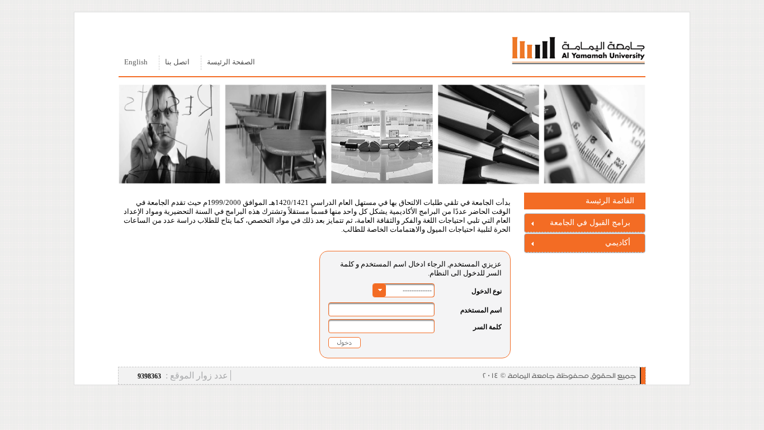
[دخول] (344, 342)
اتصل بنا (177, 62)
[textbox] (381, 309)
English (136, 62)
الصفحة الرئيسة (231, 62)
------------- (417, 290)
